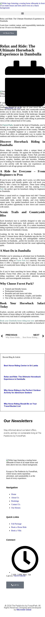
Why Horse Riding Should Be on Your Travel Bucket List (20, 405)
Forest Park (21, 260)
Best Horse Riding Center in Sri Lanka (21, 365)
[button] (22, 13)
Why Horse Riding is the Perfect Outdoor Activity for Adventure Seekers (22, 391)
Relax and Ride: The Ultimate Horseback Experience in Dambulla (22, 378)
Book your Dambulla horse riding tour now (17, 321)
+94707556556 (19, 576)
